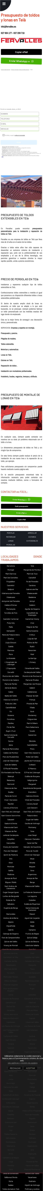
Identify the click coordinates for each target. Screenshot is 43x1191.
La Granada (10, 658)
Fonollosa (10, 719)
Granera (11, 715)
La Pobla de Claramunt (32, 892)
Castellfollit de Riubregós (32, 614)
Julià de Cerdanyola (10, 835)
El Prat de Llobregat (32, 772)
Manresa (10, 650)
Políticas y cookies (32, 1189)
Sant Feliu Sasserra (32, 753)
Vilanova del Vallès (32, 886)
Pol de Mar (11, 727)
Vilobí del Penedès (32, 800)
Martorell (10, 784)
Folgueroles (32, 719)
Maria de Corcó (11, 796)
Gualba (10, 792)
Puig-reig (10, 623)
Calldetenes (32, 692)
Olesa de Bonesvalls (10, 1173)
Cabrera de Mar (32, 589)
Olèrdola (32, 741)
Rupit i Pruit (11, 731)
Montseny (32, 827)
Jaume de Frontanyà (32, 761)
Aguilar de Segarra (32, 609)
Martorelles (10, 914)
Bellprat (11, 589)
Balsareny (11, 780)
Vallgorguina (32, 780)
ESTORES (32, 537)
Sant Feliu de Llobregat (11, 811)
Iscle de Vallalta (11, 764)
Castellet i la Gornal (10, 619)
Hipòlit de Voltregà (32, 1185)
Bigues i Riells (10, 882)
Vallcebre (10, 904)
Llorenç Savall (32, 804)
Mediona (10, 874)
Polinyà (32, 700)
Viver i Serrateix (10, 800)
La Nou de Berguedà (11, 896)
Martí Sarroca (11, 574)
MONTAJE (11, 533)
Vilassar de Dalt (32, 696)
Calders (32, 605)
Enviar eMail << (21, 513)
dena (11, 745)
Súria (11, 1181)
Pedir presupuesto (21, 506)
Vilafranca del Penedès (11, 593)
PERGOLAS (10, 545)
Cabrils (11, 930)
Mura (11, 654)
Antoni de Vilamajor (32, 855)
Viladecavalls (32, 593)
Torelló (32, 731)
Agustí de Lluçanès (32, 918)
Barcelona (11, 566)
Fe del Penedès (32, 581)
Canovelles (10, 843)
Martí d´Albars (32, 723)
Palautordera (32, 815)
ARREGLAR (32, 533)
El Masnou (32, 768)
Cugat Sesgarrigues (11, 892)
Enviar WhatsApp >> (19, 61)
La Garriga (32, 658)
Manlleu (11, 723)
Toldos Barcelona (5, 69)
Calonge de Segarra (10, 934)
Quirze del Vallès (10, 941)
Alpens (11, 922)
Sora (32, 870)
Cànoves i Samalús (32, 839)
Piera (32, 749)
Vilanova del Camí (11, 827)
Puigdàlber (10, 581)
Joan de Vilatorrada (10, 761)
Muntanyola (10, 609)
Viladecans (10, 597)
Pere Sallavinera (32, 727)
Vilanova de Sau (10, 788)
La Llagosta (32, 896)
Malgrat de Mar (32, 627)
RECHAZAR (15, 1068)
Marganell (32, 784)
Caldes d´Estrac (11, 605)
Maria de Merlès (11, 684)
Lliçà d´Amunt (10, 642)
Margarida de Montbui (32, 570)
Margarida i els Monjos (32, 684)
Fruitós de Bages (32, 934)
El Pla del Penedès (11, 768)
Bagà (32, 926)
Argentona (32, 874)
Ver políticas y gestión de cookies (23, 1063)
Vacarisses (32, 1177)
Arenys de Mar (32, 878)
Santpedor (11, 631)
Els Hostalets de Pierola (10, 772)
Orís (10, 859)
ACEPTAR (30, 1068)
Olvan (32, 859)
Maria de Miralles (32, 680)
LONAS (11, 541)
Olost (11, 862)
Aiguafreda (10, 926)
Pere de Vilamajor (11, 851)
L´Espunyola (11, 668)
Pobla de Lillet (10, 703)
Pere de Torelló (32, 851)
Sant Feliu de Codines (32, 811)
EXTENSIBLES (32, 541)
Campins (32, 930)
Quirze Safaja (32, 937)
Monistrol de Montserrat (32, 676)
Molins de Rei (32, 642)
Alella (32, 922)
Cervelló (11, 672)
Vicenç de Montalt (11, 945)
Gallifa (10, 870)
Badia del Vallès (11, 696)
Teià (32, 566)
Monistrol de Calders (11, 680)
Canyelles (10, 839)
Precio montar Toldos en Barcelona (20, 69)
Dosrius (11, 638)
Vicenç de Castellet (10, 847)
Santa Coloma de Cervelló (10, 736)
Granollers (32, 792)
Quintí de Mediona (11, 855)
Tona (32, 831)
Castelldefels (32, 745)
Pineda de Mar (32, 703)
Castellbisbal (11, 707)
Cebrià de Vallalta (32, 945)
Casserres (32, 735)
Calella (10, 646)
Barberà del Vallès (32, 1173)
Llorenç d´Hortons (11, 808)
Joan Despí (32, 835)
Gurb (32, 711)
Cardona (32, 585)
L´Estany (32, 662)
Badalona (32, 597)
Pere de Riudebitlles (11, 757)
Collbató (32, 764)
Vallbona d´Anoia (10, 1177)
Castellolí (32, 577)
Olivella (32, 862)
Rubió (32, 646)
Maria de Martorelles (11, 749)
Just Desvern (32, 808)
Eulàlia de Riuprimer (32, 904)
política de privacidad (20, 135)
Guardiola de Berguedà (32, 788)
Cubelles (32, 900)
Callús (10, 692)
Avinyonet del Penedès (11, 601)
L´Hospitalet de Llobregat (11, 663)
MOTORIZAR (10, 537)
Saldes (10, 1185)
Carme (10, 741)
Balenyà (11, 776)
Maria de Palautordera (11, 635)
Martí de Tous (32, 574)
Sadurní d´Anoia (11, 823)
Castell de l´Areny (32, 619)
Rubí (32, 654)
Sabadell (10, 819)
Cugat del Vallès (32, 819)
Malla (11, 627)
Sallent (32, 688)
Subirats (32, 1181)
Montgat (11, 570)
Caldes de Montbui (11, 753)
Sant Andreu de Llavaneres (11, 887)
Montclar (10, 866)
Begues (32, 866)
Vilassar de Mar (11, 831)
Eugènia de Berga (11, 908)
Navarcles (32, 650)
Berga (32, 882)
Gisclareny (32, 715)
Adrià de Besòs (11, 688)
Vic (11, 711)
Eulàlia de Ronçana (32, 776)
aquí (2, 156)
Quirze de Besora (32, 941)
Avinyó (32, 601)
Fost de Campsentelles (11, 937)
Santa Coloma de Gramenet (32, 909)
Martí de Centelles (11, 577)
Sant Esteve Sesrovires (10, 815)
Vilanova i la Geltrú (11, 700)
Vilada (32, 707)
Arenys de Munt (11, 878)
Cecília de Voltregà (32, 823)
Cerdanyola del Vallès (32, 672)
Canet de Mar (32, 843)
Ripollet (11, 804)
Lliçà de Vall (32, 638)
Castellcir (10, 585)
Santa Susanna (32, 631)
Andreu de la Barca (10, 918)
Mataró (32, 914)
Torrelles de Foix (10, 613)
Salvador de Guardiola (32, 847)
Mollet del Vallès (32, 757)
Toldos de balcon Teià (10, 1189)
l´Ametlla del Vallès (32, 668)
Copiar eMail (21, 52)
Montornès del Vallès (11, 676)
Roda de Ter (11, 900)
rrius (32, 623)
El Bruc (32, 635)
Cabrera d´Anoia (32, 796)
